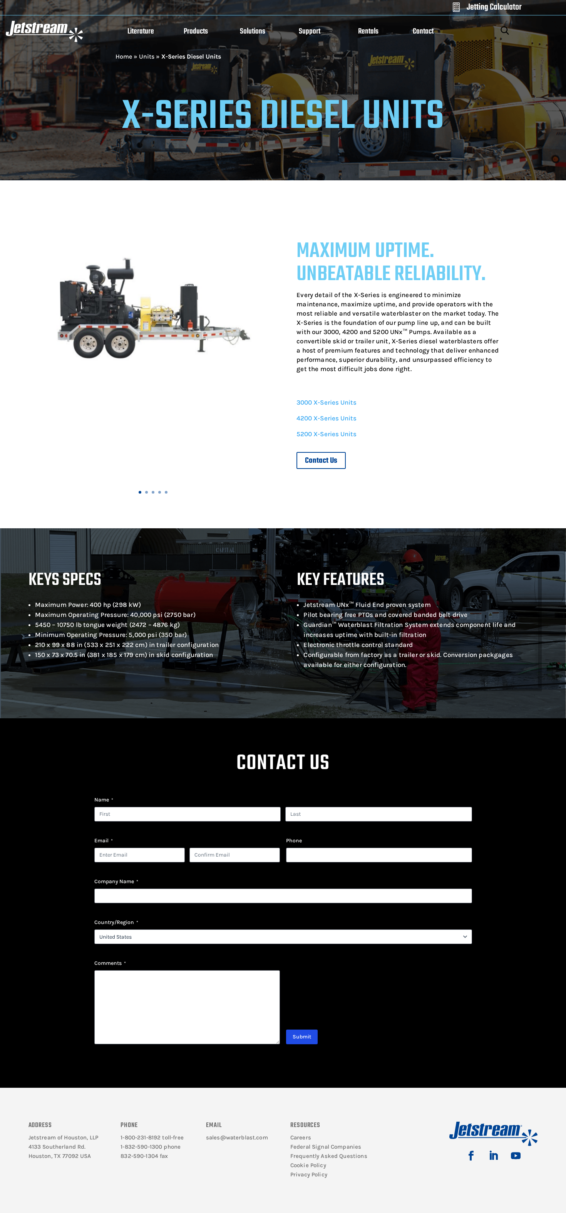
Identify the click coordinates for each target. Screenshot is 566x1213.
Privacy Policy (308, 1174)
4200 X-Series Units (326, 418)
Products (196, 31)
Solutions (252, 31)
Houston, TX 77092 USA (59, 1156)
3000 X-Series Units (326, 402)
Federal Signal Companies (326, 1146)
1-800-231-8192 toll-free (152, 1137)
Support (309, 31)
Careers (300, 1137)
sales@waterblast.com (237, 1137)
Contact (423, 31)
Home (124, 56)
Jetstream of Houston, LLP (63, 1137)
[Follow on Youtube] (516, 1156)
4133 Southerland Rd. (57, 1146)
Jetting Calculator (494, 7)
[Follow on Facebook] (471, 1156)
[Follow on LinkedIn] (493, 1156)
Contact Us (321, 461)
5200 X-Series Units (326, 434)
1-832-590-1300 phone (151, 1146)
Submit (302, 1036)
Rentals (368, 31)
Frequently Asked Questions (328, 1156)
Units (146, 56)
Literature (140, 31)
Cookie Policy (308, 1165)
